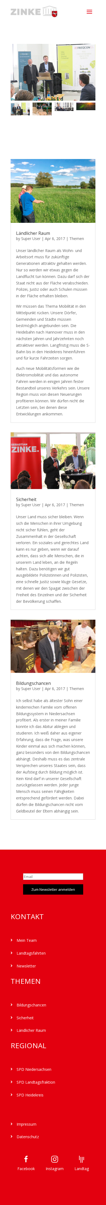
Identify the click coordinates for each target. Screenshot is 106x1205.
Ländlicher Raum (33, 233)
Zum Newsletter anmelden (53, 889)
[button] (35, 95)
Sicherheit (26, 499)
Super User (30, 238)
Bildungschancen (33, 683)
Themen (76, 238)
